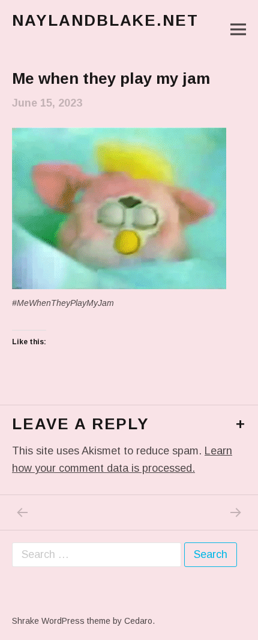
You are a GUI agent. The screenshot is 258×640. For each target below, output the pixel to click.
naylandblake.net (105, 20)
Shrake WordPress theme (61, 621)
